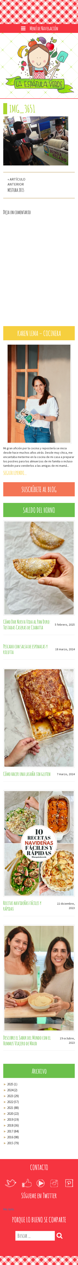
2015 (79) (11, 1140)
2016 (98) (11, 1134)
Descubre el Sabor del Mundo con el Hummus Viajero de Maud (27, 1037)
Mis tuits (8, 1206)
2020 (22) (11, 1110)
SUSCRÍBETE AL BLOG (39, 486)
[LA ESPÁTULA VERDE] (39, 65)
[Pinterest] (69, 1179)
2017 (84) (11, 1128)
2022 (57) (11, 1098)
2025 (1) (10, 1081)
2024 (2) (10, 1087)
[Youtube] (40, 1179)
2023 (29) (11, 1093)
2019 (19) (11, 1116)
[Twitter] (10, 1179)
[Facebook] (27, 1179)
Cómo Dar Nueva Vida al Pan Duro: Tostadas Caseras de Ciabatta (26, 621)
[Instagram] (54, 1179)
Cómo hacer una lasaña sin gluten (26, 770)
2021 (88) (11, 1104)
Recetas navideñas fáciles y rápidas (22, 902)
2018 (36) (11, 1122)
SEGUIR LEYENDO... (15, 469)
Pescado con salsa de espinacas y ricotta (25, 646)
